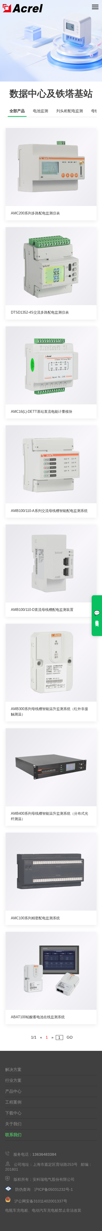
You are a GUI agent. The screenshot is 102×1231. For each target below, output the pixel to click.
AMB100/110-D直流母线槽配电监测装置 (42, 610)
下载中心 (13, 1113)
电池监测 (40, 111)
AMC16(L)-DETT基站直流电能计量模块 (41, 412)
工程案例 (13, 1102)
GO (70, 1037)
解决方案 (13, 1069)
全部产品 (17, 111)
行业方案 (13, 1080)
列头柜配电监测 (69, 111)
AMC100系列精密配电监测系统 (35, 918)
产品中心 (13, 1091)
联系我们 (13, 1134)
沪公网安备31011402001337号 (40, 1201)
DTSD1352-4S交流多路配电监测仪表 (40, 312)
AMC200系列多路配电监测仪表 (35, 213)
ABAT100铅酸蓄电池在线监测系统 (38, 1017)
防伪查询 (22, 1189)
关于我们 (13, 1123)
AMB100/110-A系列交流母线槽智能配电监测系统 (49, 511)
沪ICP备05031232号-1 (53, 1189)
